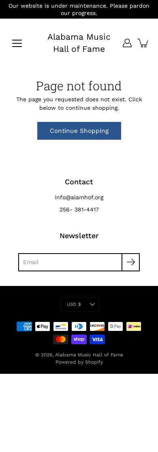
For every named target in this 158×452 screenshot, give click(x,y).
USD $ (74, 304)
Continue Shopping (79, 130)
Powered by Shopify (79, 362)
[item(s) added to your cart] (143, 42)
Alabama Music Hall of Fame (79, 43)
